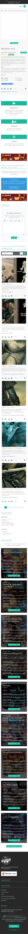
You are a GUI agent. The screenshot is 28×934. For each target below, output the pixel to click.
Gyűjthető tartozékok (15, 415)
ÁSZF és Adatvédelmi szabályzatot (13, 916)
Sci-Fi (3, 415)
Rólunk (2, 894)
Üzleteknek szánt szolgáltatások (8, 898)
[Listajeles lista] (10, 221)
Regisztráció (3, 890)
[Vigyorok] (19, 221)
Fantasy (3, 292)
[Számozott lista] (13, 221)
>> (22, 507)
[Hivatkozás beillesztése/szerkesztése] (16, 221)
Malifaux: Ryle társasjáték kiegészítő (17, 10)
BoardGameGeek (13, 1)
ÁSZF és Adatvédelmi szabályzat (7, 896)
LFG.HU (19, 1)
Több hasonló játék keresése (14, 846)
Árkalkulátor (11, 2)
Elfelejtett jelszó (4, 892)
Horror (6, 292)
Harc (14, 456)
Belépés (17, 2)
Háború (6, 374)
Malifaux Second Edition (13, 57)
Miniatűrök (14, 91)
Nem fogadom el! (14, 930)
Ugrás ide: (23, 52)
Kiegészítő (8, 91)
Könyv (22, 374)
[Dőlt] (7, 221)
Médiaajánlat (4, 900)
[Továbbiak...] (22, 221)
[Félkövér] (5, 221)
